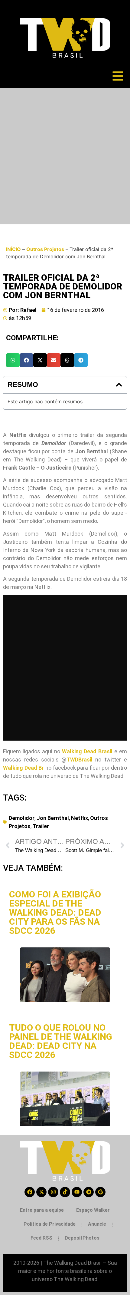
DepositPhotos (82, 1238)
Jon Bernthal (53, 818)
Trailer (41, 826)
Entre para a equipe (42, 1210)
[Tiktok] (65, 1192)
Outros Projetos (45, 249)
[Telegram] (88, 1192)
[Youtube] (77, 1192)
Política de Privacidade (50, 1224)
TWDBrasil (80, 759)
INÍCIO (13, 249)
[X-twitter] (41, 1192)
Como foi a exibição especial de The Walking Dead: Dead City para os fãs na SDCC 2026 (55, 912)
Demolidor (21, 818)
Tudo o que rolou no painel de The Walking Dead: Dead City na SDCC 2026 (60, 1041)
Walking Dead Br (23, 768)
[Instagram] (53, 1192)
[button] (13, 360)
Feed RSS (41, 1238)
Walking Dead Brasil (87, 751)
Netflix (79, 818)
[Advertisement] (65, 156)
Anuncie (97, 1224)
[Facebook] (29, 1192)
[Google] (100, 1192)
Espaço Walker (93, 1210)
